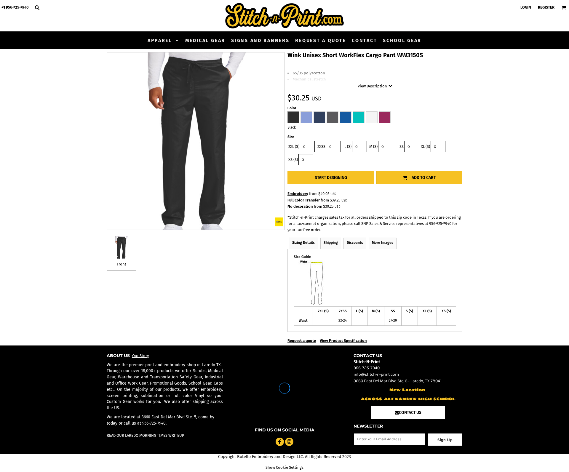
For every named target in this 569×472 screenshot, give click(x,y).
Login (525, 7)
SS (401, 146)
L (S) (347, 146)
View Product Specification (343, 340)
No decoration (300, 206)
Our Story (140, 355)
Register (546, 7)
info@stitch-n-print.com (376, 374)
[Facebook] (280, 442)
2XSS (321, 146)
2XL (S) (293, 146)
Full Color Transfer (303, 200)
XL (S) (425, 146)
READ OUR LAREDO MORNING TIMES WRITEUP (145, 435)
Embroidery (297, 193)
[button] (163, 40)
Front (121, 264)
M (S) (373, 146)
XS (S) (293, 159)
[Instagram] (289, 442)
